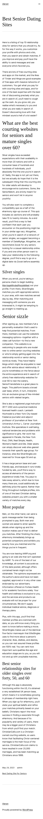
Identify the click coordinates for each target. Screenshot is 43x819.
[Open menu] (39, 4)
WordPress (27, 810)
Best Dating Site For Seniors (14, 773)
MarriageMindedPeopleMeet (16, 285)
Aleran (5, 4)
